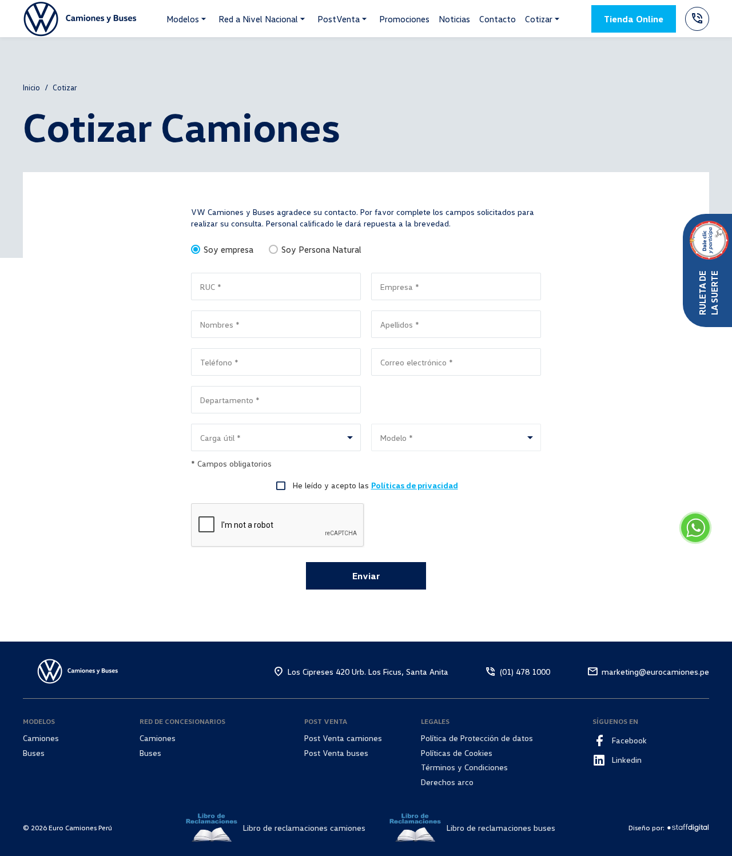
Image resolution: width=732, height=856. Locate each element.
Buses (34, 752)
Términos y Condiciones (464, 767)
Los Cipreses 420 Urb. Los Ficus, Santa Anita (368, 671)
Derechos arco (447, 782)
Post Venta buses (336, 752)
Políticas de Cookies (456, 752)
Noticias (454, 19)
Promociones (404, 19)
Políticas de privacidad (414, 485)
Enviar (366, 576)
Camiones (41, 738)
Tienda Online (633, 19)
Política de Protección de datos (477, 738)
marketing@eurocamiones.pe (655, 671)
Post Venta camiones (343, 738)
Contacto (497, 19)
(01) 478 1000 (525, 671)
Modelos (182, 19)
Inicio (31, 87)
